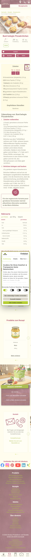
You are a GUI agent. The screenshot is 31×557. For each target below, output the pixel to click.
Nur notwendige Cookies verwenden (15, 295)
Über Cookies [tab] (24, 258)
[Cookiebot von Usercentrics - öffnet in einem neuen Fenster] (21, 254)
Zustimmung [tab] (7, 258)
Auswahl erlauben (15, 299)
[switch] (12, 290)
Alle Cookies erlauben (15, 302)
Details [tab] (15, 258)
